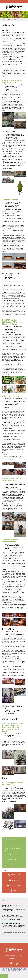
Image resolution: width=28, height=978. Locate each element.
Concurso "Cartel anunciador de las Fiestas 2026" (12, 906)
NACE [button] (15, 890)
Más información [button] (6, 971)
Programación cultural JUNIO (10, 915)
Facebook (11, 964)
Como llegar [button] (15, 875)
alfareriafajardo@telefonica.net (17, 281)
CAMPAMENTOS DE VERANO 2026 (11, 931)
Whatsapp (17, 964)
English (14, 9)
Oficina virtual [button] (15, 885)
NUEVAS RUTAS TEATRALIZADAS (11, 923)
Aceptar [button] (4, 976)
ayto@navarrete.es (14, 958)
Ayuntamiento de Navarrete (14, 6)
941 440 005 (15, 957)
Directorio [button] (15, 880)
